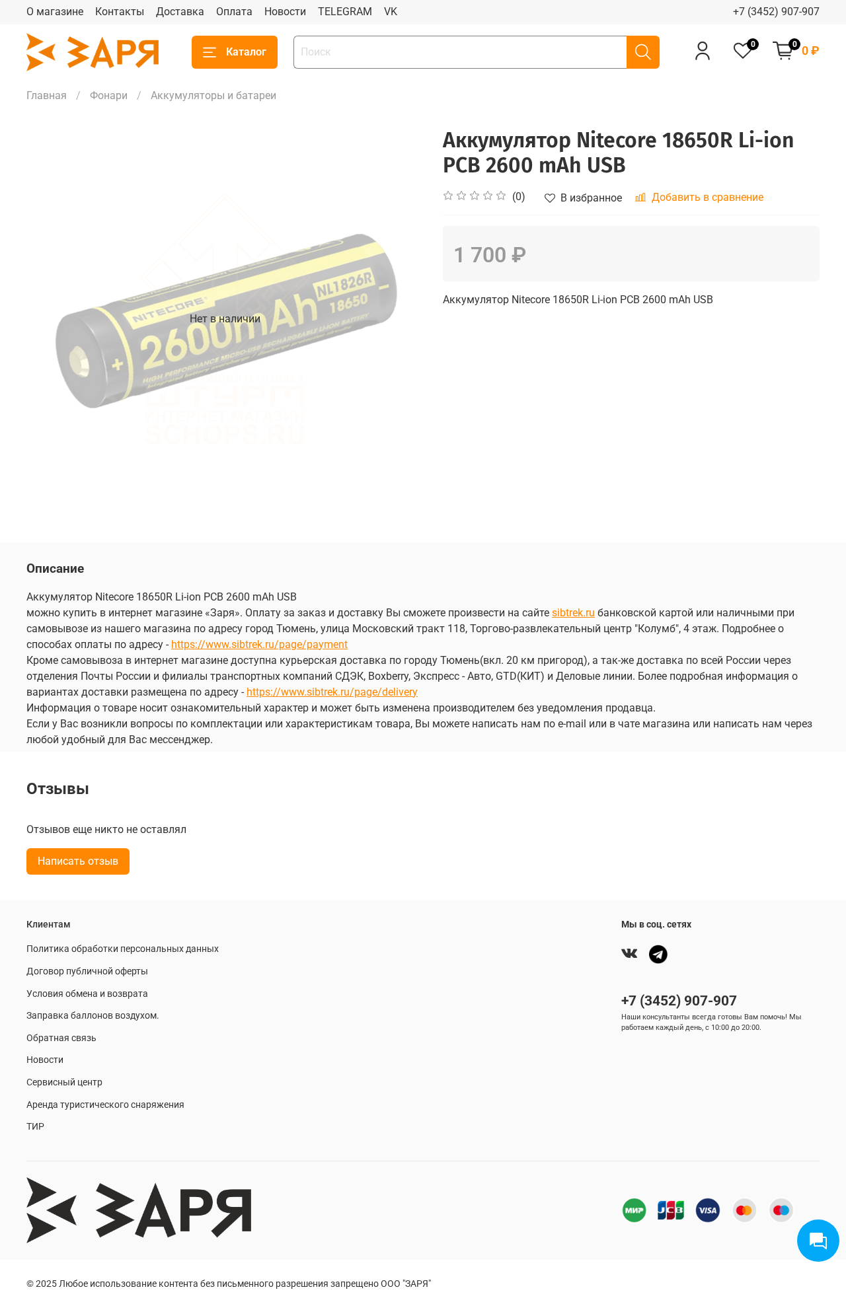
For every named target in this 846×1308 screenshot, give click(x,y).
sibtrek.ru (573, 612)
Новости (285, 11)
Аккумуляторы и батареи (213, 95)
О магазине (54, 11)
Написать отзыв (78, 861)
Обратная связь (61, 1038)
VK (390, 11)
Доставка (180, 11)
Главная (46, 95)
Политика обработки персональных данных (122, 949)
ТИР (35, 1126)
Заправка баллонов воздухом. (92, 1015)
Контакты (119, 11)
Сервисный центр (64, 1082)
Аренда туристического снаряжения (105, 1104)
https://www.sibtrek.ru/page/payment (259, 644)
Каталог (246, 52)
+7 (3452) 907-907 (776, 11)
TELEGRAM (345, 11)
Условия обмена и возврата (87, 993)
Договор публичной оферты (87, 971)
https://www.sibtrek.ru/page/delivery (332, 692)
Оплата (234, 11)
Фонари (109, 95)
